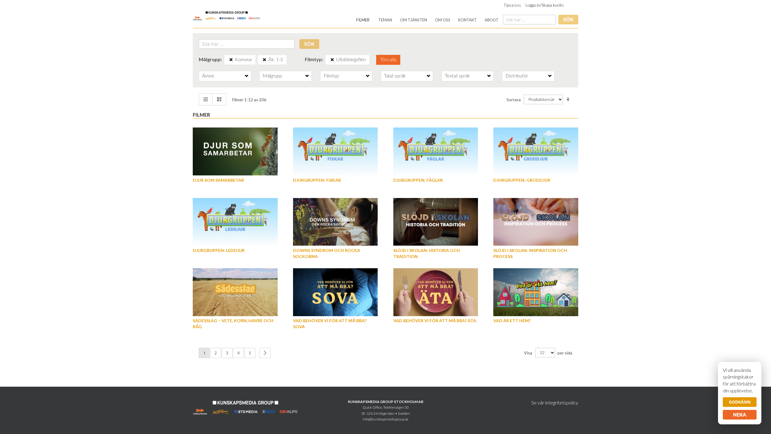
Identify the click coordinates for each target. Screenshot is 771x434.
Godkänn (740, 402)
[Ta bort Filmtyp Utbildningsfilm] (332, 60)
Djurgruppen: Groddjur (521, 180)
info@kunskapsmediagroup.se (385, 419)
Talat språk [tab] (395, 75)
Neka (739, 414)
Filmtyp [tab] (331, 75)
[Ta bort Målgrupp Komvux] (231, 60)
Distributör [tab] (516, 75)
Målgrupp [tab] (272, 75)
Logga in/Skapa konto (545, 5)
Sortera (514, 99)
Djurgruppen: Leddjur (219, 250)
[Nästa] (265, 353)
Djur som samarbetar (218, 180)
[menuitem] (363, 20)
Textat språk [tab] (457, 75)
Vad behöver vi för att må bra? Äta (434, 320)
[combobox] (529, 19)
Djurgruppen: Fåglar (418, 180)
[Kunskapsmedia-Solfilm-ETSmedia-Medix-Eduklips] (227, 15)
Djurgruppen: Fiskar (317, 180)
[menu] (427, 20)
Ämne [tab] (208, 75)
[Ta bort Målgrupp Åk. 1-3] (264, 60)
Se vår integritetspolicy (554, 402)
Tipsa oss (512, 5)
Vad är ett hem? (512, 320)
